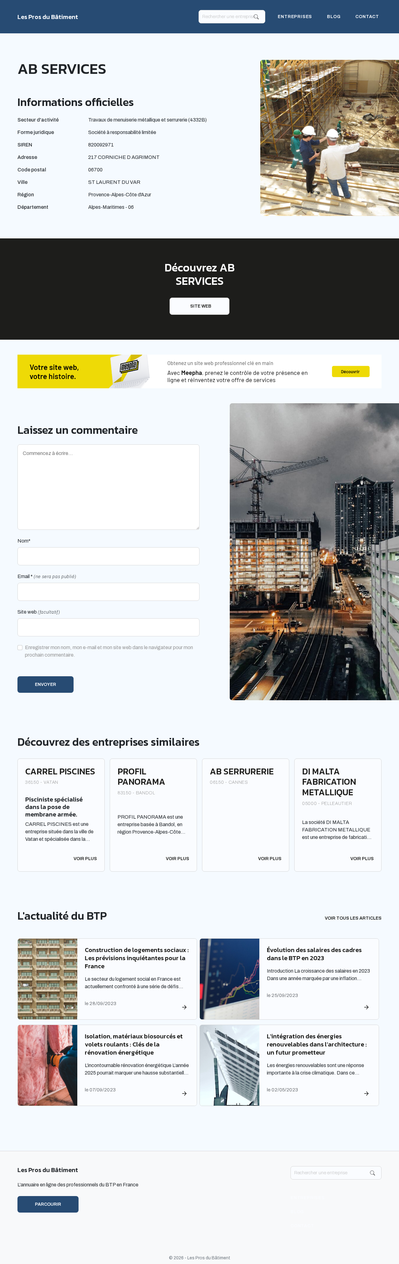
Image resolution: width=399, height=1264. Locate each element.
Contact (367, 16)
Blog (333, 16)
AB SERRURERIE (242, 771)
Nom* (24, 540)
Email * (46, 576)
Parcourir (48, 1204)
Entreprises (295, 16)
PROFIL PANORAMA (141, 776)
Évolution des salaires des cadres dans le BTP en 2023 (314, 954)
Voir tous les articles (353, 918)
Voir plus (85, 858)
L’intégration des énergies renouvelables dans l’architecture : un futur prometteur (317, 1044)
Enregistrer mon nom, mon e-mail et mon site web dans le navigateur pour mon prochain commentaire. (109, 651)
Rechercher (256, 17)
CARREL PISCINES (60, 771)
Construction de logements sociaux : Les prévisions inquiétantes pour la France (137, 958)
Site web (200, 306)
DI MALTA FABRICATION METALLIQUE (329, 782)
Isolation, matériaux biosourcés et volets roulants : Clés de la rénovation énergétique (134, 1044)
